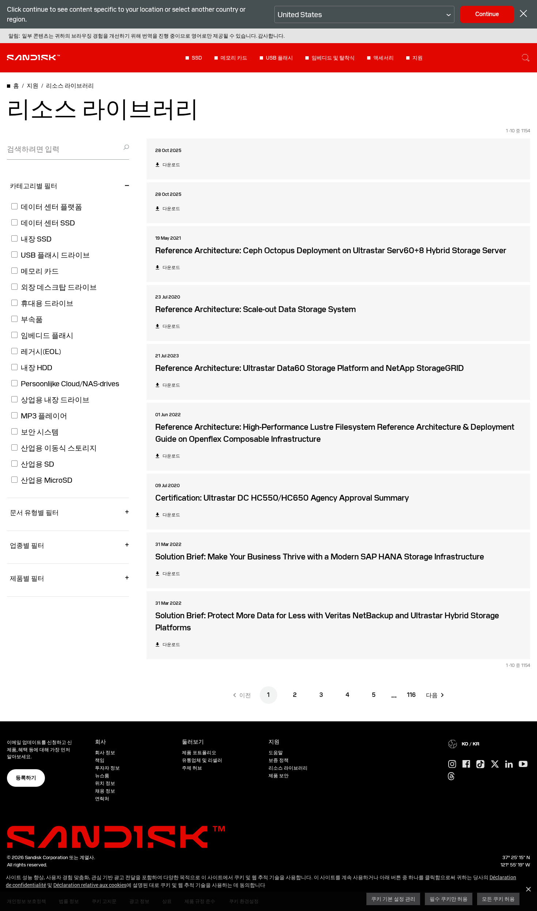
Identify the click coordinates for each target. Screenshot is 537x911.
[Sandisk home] (33, 57)
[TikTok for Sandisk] (480, 764)
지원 (417, 58)
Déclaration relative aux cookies (89, 884)
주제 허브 (192, 768)
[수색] (525, 57)
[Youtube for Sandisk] (523, 764)
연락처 (102, 799)
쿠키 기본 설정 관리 (393, 898)
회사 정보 (105, 752)
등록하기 (26, 777)
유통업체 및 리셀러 (202, 760)
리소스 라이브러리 (288, 768)
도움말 (275, 752)
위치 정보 (105, 783)
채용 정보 (105, 791)
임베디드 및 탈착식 (333, 58)
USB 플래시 (279, 58)
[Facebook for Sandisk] (466, 764)
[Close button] (523, 14)
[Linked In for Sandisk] (509, 764)
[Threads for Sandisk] (451, 776)
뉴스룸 (102, 776)
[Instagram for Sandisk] (452, 764)
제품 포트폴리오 (199, 752)
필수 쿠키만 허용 (449, 898)
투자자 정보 (107, 768)
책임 (99, 760)
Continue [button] (487, 14)
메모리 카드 (234, 58)
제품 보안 (278, 776)
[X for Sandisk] (495, 764)
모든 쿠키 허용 (498, 898)
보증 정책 (278, 760)
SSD (197, 58)
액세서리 (383, 58)
